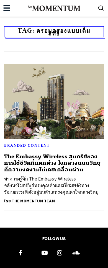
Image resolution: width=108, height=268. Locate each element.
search (101, 8)
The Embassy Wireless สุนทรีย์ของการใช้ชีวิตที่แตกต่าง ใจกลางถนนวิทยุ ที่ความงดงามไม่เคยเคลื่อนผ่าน (52, 163)
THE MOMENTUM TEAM (33, 201)
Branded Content (27, 145)
